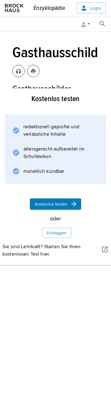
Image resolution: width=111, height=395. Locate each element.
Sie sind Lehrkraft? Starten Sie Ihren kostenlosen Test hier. (41, 250)
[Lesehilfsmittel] (88, 24)
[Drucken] (33, 71)
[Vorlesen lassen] (18, 71)
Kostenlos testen (51, 204)
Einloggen (56, 233)
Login (95, 8)
